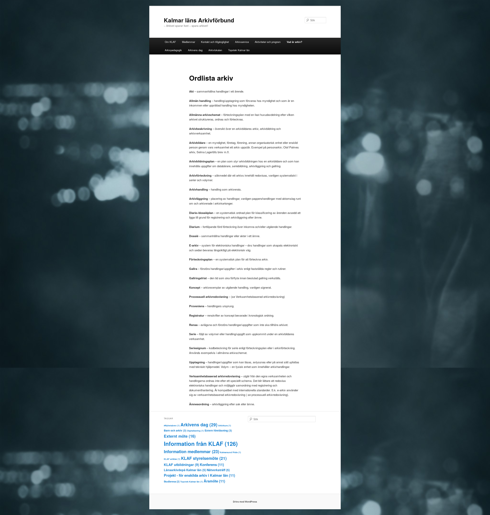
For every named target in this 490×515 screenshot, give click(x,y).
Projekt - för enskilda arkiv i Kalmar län (199, 475)
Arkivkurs (224, 425)
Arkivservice (242, 42)
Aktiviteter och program (268, 42)
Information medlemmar (191, 451)
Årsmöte (214, 481)
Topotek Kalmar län (239, 50)
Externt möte (180, 436)
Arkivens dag (195, 50)
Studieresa (172, 481)
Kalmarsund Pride (230, 452)
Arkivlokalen (215, 50)
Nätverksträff (218, 470)
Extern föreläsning (218, 430)
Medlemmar (188, 42)
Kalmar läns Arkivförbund (199, 20)
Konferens (212, 464)
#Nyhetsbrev (172, 425)
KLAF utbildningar (181, 464)
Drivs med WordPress (245, 501)
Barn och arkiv (175, 430)
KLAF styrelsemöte (204, 458)
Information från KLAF (201, 444)
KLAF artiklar (172, 459)
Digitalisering (195, 430)
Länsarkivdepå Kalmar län (185, 470)
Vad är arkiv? (294, 42)
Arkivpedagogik (173, 50)
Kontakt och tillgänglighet (215, 42)
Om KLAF (170, 42)
